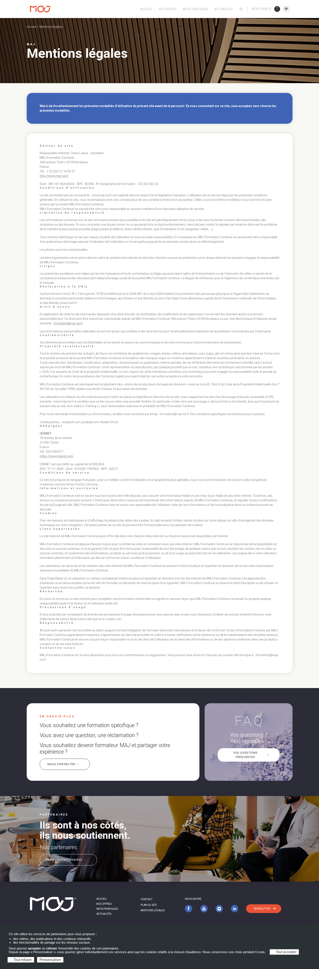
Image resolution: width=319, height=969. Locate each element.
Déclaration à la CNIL (64, 286)
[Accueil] (41, 9)
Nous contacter (61, 764)
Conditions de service (65, 472)
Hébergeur (51, 426)
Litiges (48, 266)
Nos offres (167, 9)
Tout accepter (285, 952)
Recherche (51, 591)
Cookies (49, 513)
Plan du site (149, 904)
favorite (286, 9)
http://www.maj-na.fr (54, 176)
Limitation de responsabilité (72, 212)
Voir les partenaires (65, 859)
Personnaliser (50, 960)
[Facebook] (188, 908)
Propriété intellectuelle (67, 346)
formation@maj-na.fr (68, 323)
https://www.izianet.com (56, 456)
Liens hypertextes (60, 528)
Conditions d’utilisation (67, 187)
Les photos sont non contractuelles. (64, 249)
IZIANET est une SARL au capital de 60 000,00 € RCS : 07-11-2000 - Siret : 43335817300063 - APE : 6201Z (79, 466)
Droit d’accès (55, 306)
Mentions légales (153, 910)
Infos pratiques (195, 9)
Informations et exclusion (69, 488)
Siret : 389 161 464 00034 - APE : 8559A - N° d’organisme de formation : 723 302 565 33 (99, 184)
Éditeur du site (57, 145)
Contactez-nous (58, 647)
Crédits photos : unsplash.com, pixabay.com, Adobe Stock (79, 422)
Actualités (224, 9)
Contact (147, 899)
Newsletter (262, 908)
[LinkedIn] (234, 908)
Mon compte (261, 9)
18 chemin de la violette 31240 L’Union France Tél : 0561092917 (56, 445)
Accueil (146, 9)
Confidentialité (57, 335)
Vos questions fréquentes (245, 755)
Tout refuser (22, 960)
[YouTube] (204, 908)
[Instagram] (219, 908)
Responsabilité (57, 622)
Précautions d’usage (63, 607)
